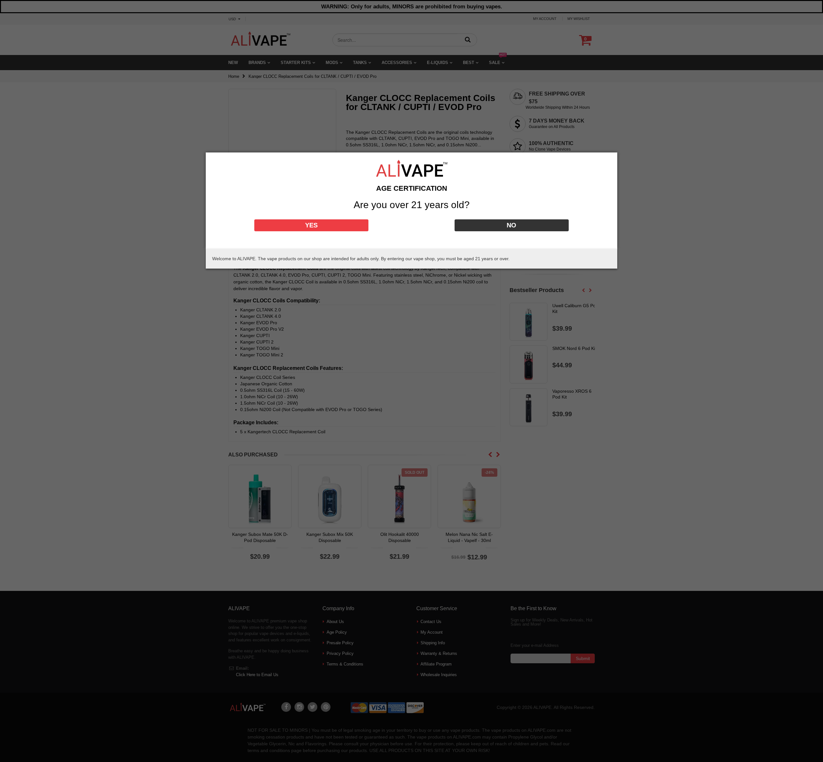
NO (511, 225)
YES (311, 225)
